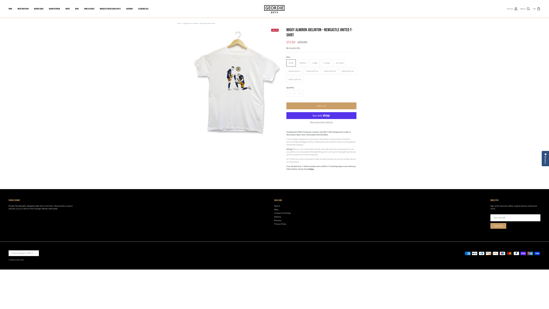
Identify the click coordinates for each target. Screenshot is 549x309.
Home (179, 23)
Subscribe (498, 226)
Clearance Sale (143, 9)
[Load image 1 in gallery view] (236, 83)
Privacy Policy (280, 224)
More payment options (321, 122)
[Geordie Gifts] (274, 9)
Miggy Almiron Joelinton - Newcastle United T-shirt (199, 23)
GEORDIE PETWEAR (54, 9)
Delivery (277, 217)
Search (277, 206)
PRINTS (67, 9)
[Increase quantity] (300, 93)
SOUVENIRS (129, 9)
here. (312, 169)
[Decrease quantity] (289, 93)
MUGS (77, 9)
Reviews (277, 220)
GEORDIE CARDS (38, 9)
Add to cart (321, 106)
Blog (276, 209)
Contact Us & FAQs (282, 213)
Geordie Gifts (294, 48)
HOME (10, 9)
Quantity (290, 88)
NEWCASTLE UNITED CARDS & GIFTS (110, 9)
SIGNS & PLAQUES (89, 9)
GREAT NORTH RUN (23, 9)
